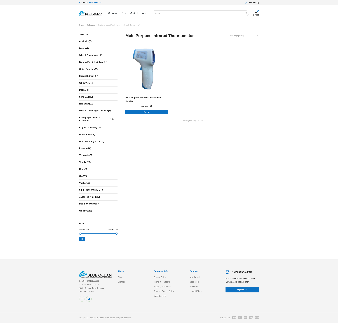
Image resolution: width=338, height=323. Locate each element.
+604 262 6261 (95, 2)
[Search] (246, 13)
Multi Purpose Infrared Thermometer (143, 97)
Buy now (147, 112)
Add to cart (145, 106)
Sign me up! (242, 290)
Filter (82, 239)
